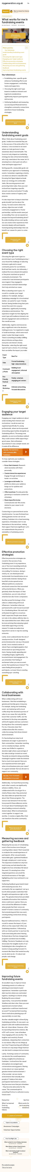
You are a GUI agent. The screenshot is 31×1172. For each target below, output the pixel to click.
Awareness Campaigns (11, 1126)
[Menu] (28, 3)
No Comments (21, 25)
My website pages (8, 1165)
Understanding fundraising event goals (13, 53)
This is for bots (7, 1167)
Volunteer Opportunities (12, 1130)
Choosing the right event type (12, 57)
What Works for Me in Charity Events (15, 1146)
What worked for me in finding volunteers (15, 1142)
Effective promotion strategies (13, 61)
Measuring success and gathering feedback (14, 67)
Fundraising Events (7, 16)
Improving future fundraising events (14, 70)
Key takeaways (9, 50)
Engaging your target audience (13, 59)
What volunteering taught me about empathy (15, 1151)
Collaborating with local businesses (14, 63)
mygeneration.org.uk (12, 3)
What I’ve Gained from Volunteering (11, 11)
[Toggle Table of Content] (25, 47)
